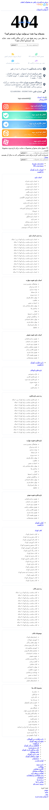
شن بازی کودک (33, 754)
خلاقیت (35, 300)
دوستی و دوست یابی (30, 678)
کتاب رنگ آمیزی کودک (30, 550)
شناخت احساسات (31, 653)
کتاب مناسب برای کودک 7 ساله (27, 611)
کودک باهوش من (32, 735)
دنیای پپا (34, 692)
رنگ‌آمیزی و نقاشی (31, 659)
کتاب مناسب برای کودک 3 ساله (27, 600)
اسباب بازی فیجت (31, 200)
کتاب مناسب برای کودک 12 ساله (27, 625)
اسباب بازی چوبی (31, 186)
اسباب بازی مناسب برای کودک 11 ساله (25, 269)
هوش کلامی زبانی (31, 349)
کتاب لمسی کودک (31, 569)
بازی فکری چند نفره (31, 379)
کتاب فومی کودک (31, 575)
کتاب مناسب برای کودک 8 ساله (27, 614)
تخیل (35, 311)
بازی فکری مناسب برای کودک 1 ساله (25, 402)
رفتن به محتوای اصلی (28, 2)
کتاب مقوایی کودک (31, 567)
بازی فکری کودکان (36, 370)
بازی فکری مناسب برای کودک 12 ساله (25, 432)
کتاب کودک (38, 530)
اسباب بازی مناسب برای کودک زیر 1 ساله (24, 239)
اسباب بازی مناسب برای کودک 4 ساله (25, 250)
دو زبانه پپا (34, 700)
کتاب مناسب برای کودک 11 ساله (27, 622)
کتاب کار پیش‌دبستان (30, 645)
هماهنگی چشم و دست (30, 284)
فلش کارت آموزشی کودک (29, 548)
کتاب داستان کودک (31, 534)
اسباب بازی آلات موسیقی (29, 227)
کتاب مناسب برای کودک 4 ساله (27, 603)
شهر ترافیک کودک (32, 756)
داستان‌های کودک (31, 637)
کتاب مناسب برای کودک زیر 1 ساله (26, 592)
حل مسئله (34, 292)
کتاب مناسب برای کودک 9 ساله (27, 617)
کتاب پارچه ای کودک (31, 556)
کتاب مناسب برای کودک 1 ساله (27, 595)
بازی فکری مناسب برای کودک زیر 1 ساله (24, 400)
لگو (36, 385)
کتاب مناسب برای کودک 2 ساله (27, 598)
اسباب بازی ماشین (31, 205)
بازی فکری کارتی (32, 377)
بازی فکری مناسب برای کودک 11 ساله (25, 429)
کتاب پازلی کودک (32, 564)
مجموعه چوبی (32, 724)
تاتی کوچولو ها (32, 730)
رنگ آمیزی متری (32, 732)
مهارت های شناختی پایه (30, 306)
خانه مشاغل (34, 752)
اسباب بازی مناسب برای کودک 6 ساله (25, 256)
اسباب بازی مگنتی (31, 192)
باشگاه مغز (33, 708)
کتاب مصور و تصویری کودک (28, 545)
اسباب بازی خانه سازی (30, 203)
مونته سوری (33, 382)
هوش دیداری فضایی (31, 339)
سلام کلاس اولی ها (31, 713)
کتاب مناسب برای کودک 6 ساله (27, 609)
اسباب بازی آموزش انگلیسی (28, 197)
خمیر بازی (34, 219)
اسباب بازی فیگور (31, 216)
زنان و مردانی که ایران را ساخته (27, 727)
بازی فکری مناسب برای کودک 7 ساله (25, 419)
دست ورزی (33, 295)
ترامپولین (35, 758)
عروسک (34, 211)
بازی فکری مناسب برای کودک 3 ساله (25, 408)
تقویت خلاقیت (32, 670)
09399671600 (27, 91)
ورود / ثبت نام (38, 784)
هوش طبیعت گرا (32, 355)
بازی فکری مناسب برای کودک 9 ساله (25, 424)
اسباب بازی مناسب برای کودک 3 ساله (25, 247)
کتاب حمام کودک (32, 553)
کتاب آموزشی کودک (31, 542)
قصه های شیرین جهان (30, 711)
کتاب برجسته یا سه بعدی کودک (27, 572)
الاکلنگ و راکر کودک (31, 745)
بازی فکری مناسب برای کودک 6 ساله (25, 416)
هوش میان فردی (32, 352)
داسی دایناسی (32, 716)
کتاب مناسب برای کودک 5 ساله (27, 606)
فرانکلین (34, 694)
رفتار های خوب (32, 721)
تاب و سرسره (33, 748)
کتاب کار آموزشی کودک (30, 540)
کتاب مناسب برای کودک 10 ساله (27, 619)
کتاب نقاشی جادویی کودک (29, 559)
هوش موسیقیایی (32, 358)
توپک (35, 705)
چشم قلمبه (33, 719)
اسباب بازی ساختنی (31, 189)
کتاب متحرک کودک (31, 580)
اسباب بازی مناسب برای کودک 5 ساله (25, 253)
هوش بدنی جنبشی (31, 341)
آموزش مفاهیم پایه (31, 648)
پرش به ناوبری (42, 2)
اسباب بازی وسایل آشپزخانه (28, 208)
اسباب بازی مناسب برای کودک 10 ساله (25, 266)
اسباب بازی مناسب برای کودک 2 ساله (25, 245)
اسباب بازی (38, 177)
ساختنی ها (34, 308)
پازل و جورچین (32, 374)
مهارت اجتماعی (32, 667)
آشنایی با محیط (32, 314)
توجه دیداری (33, 289)
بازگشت (40, 172)
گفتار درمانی (33, 661)
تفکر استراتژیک (32, 325)
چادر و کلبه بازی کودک (30, 750)
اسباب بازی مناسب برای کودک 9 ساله (25, 264)
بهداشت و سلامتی (31, 672)
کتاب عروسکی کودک (30, 578)
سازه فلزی (34, 388)
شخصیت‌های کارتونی (30, 651)
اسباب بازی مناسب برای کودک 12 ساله (25, 272)
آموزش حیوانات (32, 640)
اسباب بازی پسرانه (31, 184)
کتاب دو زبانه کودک (31, 561)
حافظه (35, 327)
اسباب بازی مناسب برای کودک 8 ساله (25, 261)
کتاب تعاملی (33, 664)
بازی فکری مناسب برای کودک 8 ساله (25, 421)
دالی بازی (34, 697)
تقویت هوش (33, 656)
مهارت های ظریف (31, 297)
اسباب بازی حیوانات (31, 195)
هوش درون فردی (32, 344)
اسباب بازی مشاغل (31, 222)
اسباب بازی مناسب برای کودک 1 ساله (25, 242)
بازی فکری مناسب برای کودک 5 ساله (25, 413)
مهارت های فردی (32, 322)
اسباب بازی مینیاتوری (30, 225)
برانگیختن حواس (32, 316)
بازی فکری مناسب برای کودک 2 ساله (25, 405)
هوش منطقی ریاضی (30, 347)
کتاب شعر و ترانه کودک (30, 537)
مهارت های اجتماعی (31, 319)
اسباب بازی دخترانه (31, 181)
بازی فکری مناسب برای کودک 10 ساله (25, 427)
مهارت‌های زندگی (32, 642)
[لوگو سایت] (42, 5)
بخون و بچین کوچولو (31, 702)
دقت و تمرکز (33, 287)
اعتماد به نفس (32, 303)
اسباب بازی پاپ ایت (31, 214)
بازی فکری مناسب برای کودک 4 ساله (25, 410)
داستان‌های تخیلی (31, 680)
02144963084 (15, 91)
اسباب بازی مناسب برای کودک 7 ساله (25, 258)
